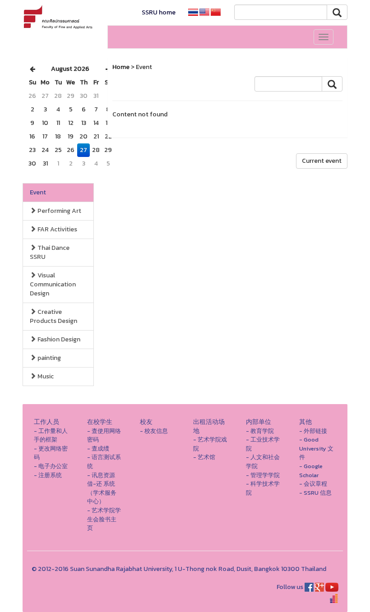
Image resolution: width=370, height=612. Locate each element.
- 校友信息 (154, 431)
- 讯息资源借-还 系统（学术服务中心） (101, 488)
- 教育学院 (260, 431)
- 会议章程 (313, 483)
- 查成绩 (98, 448)
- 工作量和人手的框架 (51, 435)
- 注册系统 (48, 475)
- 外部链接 (313, 431)
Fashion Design (58, 339)
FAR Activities (56, 229)
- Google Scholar (311, 470)
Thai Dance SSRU (49, 252)
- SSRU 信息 (315, 492)
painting (48, 358)
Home (121, 67)
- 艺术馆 (204, 457)
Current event (322, 161)
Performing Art (58, 211)
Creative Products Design (53, 316)
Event (38, 192)
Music (45, 376)
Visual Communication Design (53, 284)
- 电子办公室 (51, 466)
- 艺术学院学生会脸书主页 (104, 519)
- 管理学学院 (263, 475)
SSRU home (159, 12)
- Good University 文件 (316, 448)
